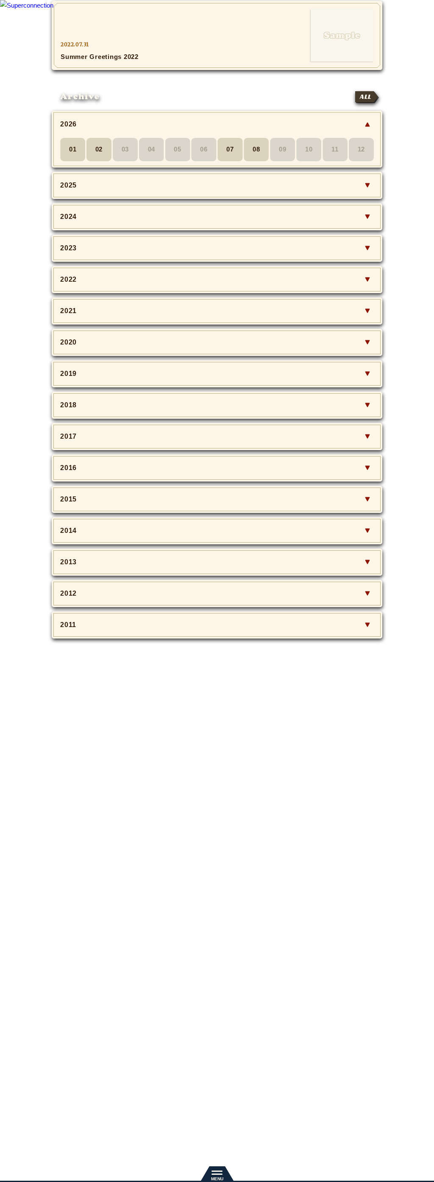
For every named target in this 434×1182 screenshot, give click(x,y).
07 (230, 149)
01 (73, 149)
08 (256, 149)
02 (99, 149)
